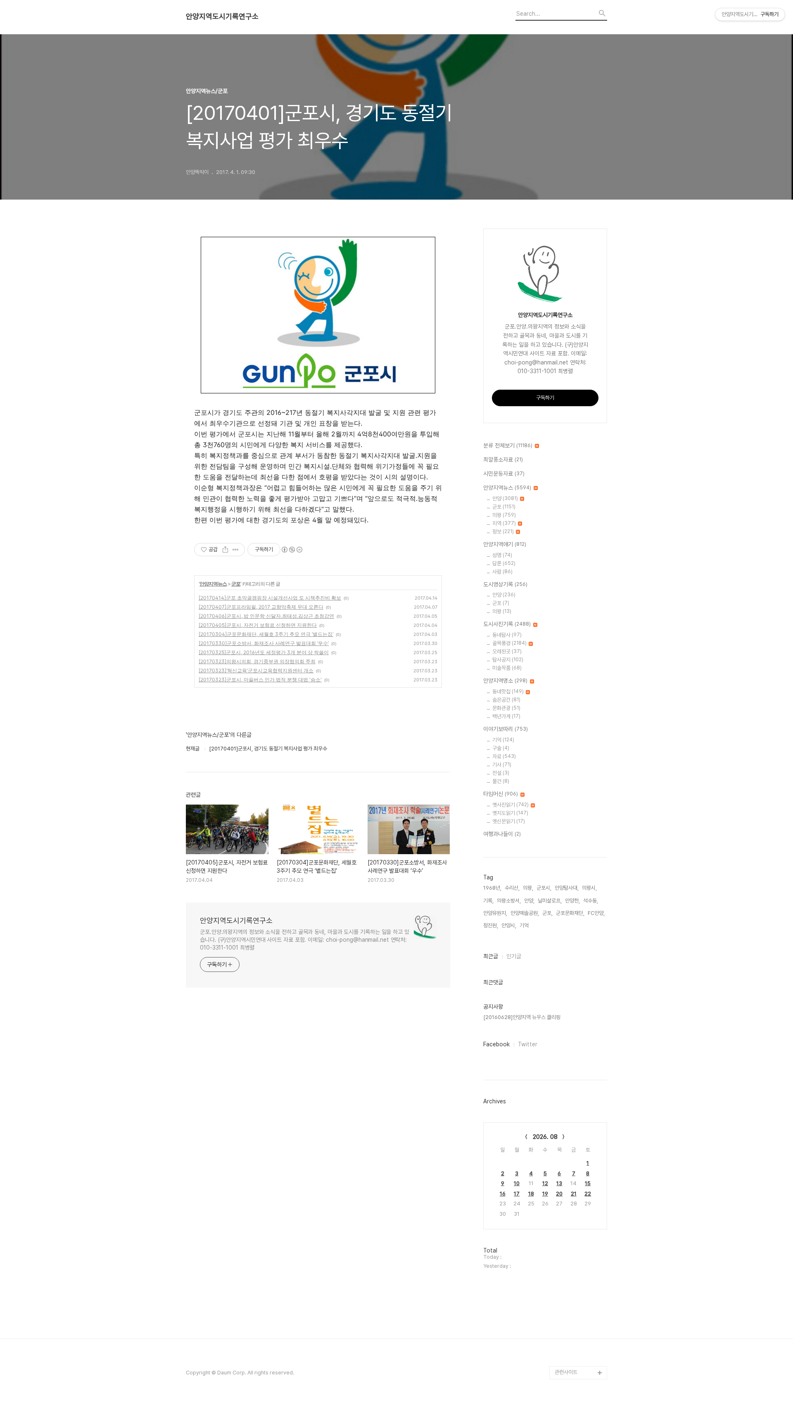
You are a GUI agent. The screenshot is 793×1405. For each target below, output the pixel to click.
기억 (503, 740)
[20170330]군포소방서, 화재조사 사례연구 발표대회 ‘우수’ (264, 643)
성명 (502, 555)
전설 (500, 773)
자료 (504, 756)
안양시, (508, 925)
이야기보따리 (505, 729)
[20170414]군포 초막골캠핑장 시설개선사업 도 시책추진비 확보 (270, 598)
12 (545, 1183)
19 (545, 1194)
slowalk (564, 1306)
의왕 (504, 515)
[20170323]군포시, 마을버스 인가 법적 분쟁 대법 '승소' (260, 679)
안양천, (572, 901)
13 (559, 1183)
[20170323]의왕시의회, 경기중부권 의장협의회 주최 (257, 661)
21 (574, 1194)
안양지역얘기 (504, 544)
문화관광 (506, 708)
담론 (503, 563)
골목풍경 (509, 643)
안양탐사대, (567, 888)
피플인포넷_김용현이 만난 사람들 (579, 1326)
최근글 (490, 956)
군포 (235, 584)
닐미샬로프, (550, 901)
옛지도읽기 (510, 813)
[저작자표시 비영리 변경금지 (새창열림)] (291, 549)
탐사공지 (507, 660)
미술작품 (507, 668)
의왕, (528, 888)
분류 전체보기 (507, 445)
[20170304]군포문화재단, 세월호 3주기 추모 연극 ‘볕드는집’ (266, 634)
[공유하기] (225, 549)
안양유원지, (495, 913)
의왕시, (589, 888)
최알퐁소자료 (503, 459)
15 (588, 1183)
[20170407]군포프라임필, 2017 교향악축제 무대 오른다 (261, 607)
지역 (504, 523)
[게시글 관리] (235, 549)
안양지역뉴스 (213, 584)
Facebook (496, 1044)
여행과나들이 (502, 834)
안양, (529, 901)
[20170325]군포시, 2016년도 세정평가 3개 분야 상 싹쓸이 (264, 652)
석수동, (590, 901)
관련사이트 (566, 1372)
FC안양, (596, 913)
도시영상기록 (505, 584)
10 (517, 1183)
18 (531, 1194)
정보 (503, 532)
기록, (488, 901)
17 (517, 1194)
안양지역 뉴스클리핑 (576, 1346)
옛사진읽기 (510, 805)
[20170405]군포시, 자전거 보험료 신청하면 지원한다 (258, 625)
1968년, (492, 888)
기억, (525, 925)
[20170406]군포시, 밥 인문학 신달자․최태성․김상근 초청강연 (266, 616)
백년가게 (506, 716)
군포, (547, 913)
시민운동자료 (504, 473)
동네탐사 (507, 635)
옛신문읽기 (508, 821)
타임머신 (500, 794)
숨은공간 (506, 700)
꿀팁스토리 (566, 1359)
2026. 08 (545, 1137)
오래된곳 (507, 651)
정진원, (490, 925)
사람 (502, 572)
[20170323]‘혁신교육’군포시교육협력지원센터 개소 (256, 670)
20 (559, 1194)
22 (587, 1194)
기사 (501, 765)
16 (503, 1194)
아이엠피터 (566, 1293)
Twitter (527, 1044)
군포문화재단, (570, 913)
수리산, (512, 888)
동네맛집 (508, 691)
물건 (500, 781)
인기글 (513, 956)
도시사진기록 (507, 624)
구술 (500, 748)
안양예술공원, (524, 913)
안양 (505, 498)
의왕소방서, (509, 901)
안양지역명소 (505, 680)
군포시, (544, 888)
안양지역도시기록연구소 (222, 16)
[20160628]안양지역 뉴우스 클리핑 (521, 1017)
